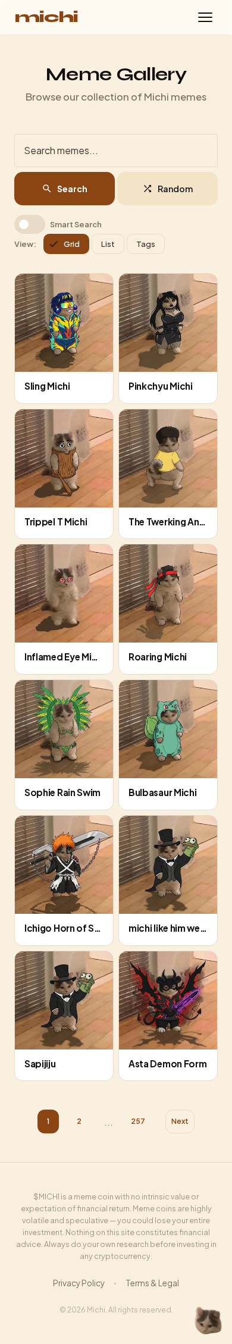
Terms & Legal (152, 1283)
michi (46, 17)
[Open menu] (205, 17)
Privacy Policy (79, 1283)
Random (175, 188)
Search (72, 188)
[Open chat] (208, 1320)
